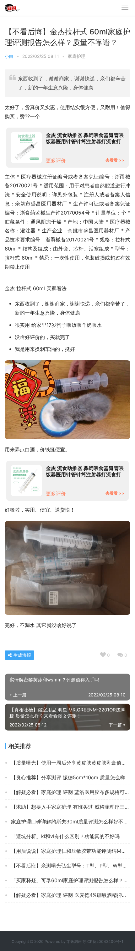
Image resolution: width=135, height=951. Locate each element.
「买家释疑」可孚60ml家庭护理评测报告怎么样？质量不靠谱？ (70, 880)
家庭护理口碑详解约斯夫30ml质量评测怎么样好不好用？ (70, 821)
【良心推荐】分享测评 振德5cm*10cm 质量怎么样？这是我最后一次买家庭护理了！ (70, 777)
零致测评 (74, 941)
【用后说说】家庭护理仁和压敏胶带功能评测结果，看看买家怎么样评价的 (70, 851)
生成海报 (21, 655)
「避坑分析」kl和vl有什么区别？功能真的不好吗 (65, 836)
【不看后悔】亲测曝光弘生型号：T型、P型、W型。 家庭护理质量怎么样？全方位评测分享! (70, 865)
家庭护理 (76, 56)
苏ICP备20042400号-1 (103, 941)
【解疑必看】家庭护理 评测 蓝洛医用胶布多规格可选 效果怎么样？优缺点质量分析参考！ (70, 792)
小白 (9, 56)
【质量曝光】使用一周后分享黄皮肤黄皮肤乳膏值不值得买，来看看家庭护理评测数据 (70, 763)
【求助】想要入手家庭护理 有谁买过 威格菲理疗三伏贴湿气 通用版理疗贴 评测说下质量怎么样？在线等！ (70, 807)
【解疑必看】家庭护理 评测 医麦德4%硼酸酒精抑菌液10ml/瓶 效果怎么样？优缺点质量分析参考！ (70, 895)
